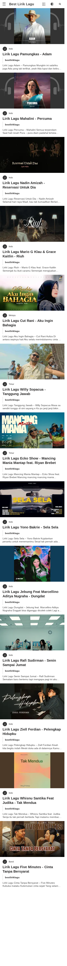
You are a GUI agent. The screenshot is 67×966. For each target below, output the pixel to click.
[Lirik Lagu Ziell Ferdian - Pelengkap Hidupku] (32, 701)
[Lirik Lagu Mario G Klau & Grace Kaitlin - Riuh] (32, 224)
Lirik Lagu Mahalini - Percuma (27, 118)
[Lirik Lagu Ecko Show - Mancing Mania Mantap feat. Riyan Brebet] (32, 430)
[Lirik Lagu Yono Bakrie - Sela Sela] (32, 499)
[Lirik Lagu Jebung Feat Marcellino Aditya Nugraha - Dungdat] (32, 564)
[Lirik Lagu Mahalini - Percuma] (32, 91)
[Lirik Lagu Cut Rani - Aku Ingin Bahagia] (32, 293)
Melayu (12, 315)
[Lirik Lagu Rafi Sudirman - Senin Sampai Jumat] (32, 632)
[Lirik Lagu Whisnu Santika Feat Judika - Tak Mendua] (32, 770)
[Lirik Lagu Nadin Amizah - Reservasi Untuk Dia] (32, 155)
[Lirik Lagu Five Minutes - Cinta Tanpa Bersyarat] (32, 839)
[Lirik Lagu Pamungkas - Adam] (32, 26)
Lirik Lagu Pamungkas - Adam (27, 54)
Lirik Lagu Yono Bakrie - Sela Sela (30, 527)
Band (11, 862)
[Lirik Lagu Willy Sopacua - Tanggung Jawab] (32, 362)
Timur (11, 384)
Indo (11, 49)
